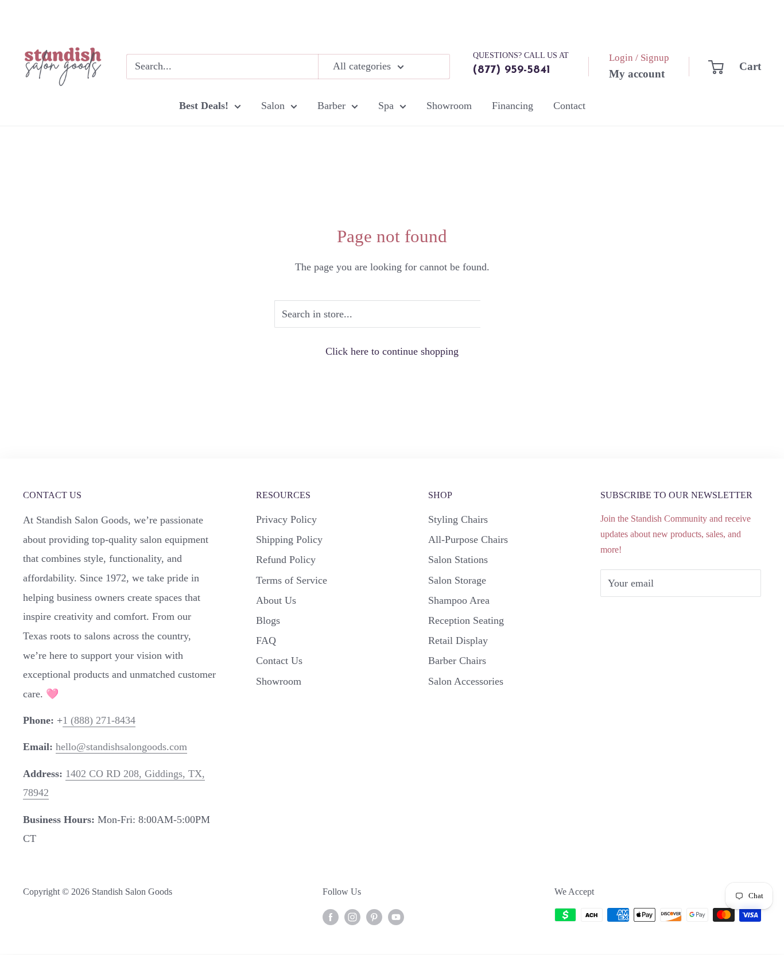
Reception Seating (466, 620)
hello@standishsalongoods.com (121, 746)
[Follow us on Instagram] (352, 916)
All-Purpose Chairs (468, 539)
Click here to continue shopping (392, 351)
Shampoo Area (459, 600)
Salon (273, 105)
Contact (569, 105)
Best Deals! (203, 105)
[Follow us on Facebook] (331, 916)
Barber (331, 105)
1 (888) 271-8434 (99, 720)
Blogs (268, 620)
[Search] (435, 66)
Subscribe (639, 617)
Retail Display (458, 640)
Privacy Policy (286, 519)
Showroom (449, 105)
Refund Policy (286, 559)
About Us (276, 600)
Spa (386, 105)
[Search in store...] (495, 314)
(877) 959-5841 (511, 70)
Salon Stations (458, 559)
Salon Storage (457, 580)
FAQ (266, 640)
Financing (512, 105)
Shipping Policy (289, 539)
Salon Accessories (465, 681)
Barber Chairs (457, 660)
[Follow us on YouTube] (396, 916)
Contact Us (279, 660)
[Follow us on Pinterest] (374, 916)
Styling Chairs (458, 519)
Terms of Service (291, 580)
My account (637, 74)
